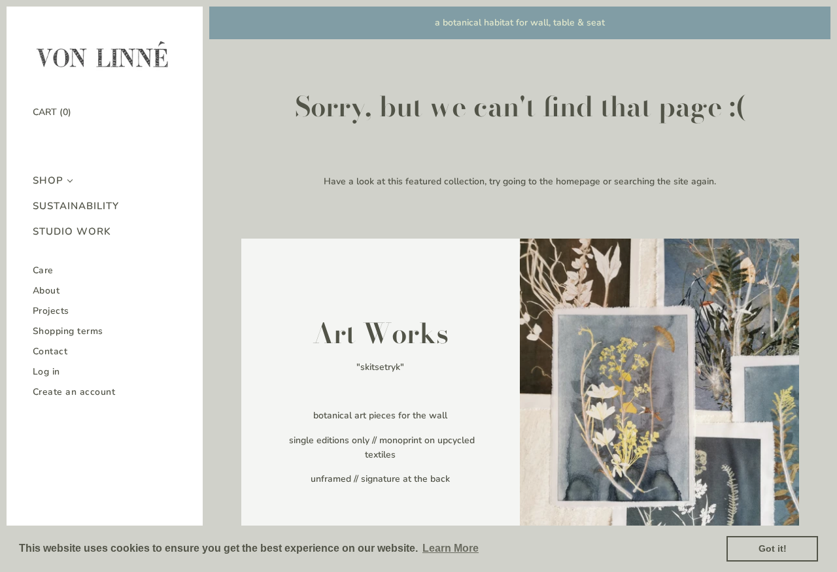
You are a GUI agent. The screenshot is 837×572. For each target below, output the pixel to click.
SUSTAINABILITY (76, 206)
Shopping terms (68, 331)
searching (634, 181)
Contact (50, 351)
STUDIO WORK (72, 232)
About (46, 290)
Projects (51, 310)
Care (43, 270)
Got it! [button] (773, 548)
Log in (46, 371)
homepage (578, 181)
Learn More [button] (450, 548)
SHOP (48, 181)
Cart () (52, 112)
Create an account (74, 391)
